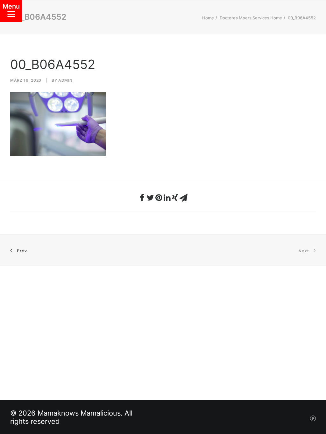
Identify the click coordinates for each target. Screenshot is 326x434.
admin (65, 80)
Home (208, 17)
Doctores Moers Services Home (251, 17)
